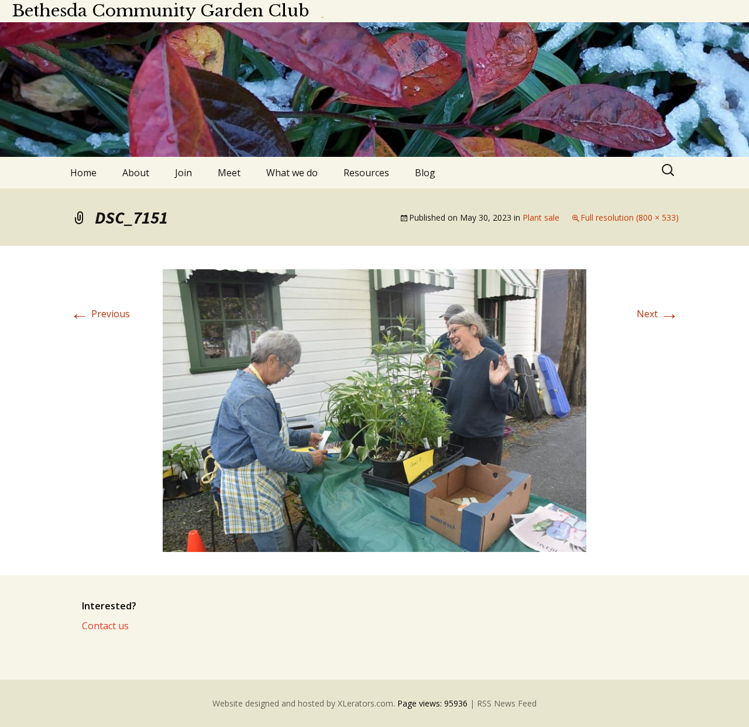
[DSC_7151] (374, 409)
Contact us (105, 625)
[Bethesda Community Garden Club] (374, 89)
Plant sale (541, 217)
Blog (425, 172)
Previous (100, 313)
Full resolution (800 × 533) (629, 217)
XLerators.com (365, 703)
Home (83, 172)
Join (183, 172)
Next (658, 313)
